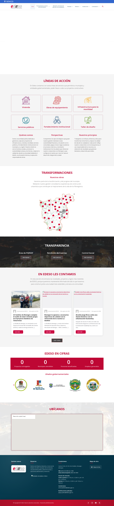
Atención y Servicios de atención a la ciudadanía (58, 6)
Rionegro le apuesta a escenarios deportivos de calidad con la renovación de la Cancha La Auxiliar (56, 317)
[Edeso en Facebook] (88, 502)
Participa (69, 6)
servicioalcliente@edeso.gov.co (66, 487)
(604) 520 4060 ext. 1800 (67, 471)
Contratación (95, 6)
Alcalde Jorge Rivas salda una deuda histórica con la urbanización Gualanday (86, 317)
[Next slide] (111, 39)
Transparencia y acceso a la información (42, 6)
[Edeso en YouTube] (95, 502)
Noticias (77, 6)
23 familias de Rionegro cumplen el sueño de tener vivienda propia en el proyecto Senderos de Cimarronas (25, 317)
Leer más (18, 332)
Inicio (32, 6)
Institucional (85, 6)
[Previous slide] (2, 39)
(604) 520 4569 (74, 472)
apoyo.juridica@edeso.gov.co (65, 492)
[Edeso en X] (99, 502)
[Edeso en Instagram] (92, 502)
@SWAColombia (50, 503)
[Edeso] (18, 468)
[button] (48, 6)
